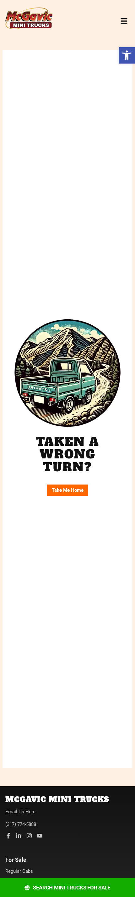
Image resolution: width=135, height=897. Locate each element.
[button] (127, 55)
